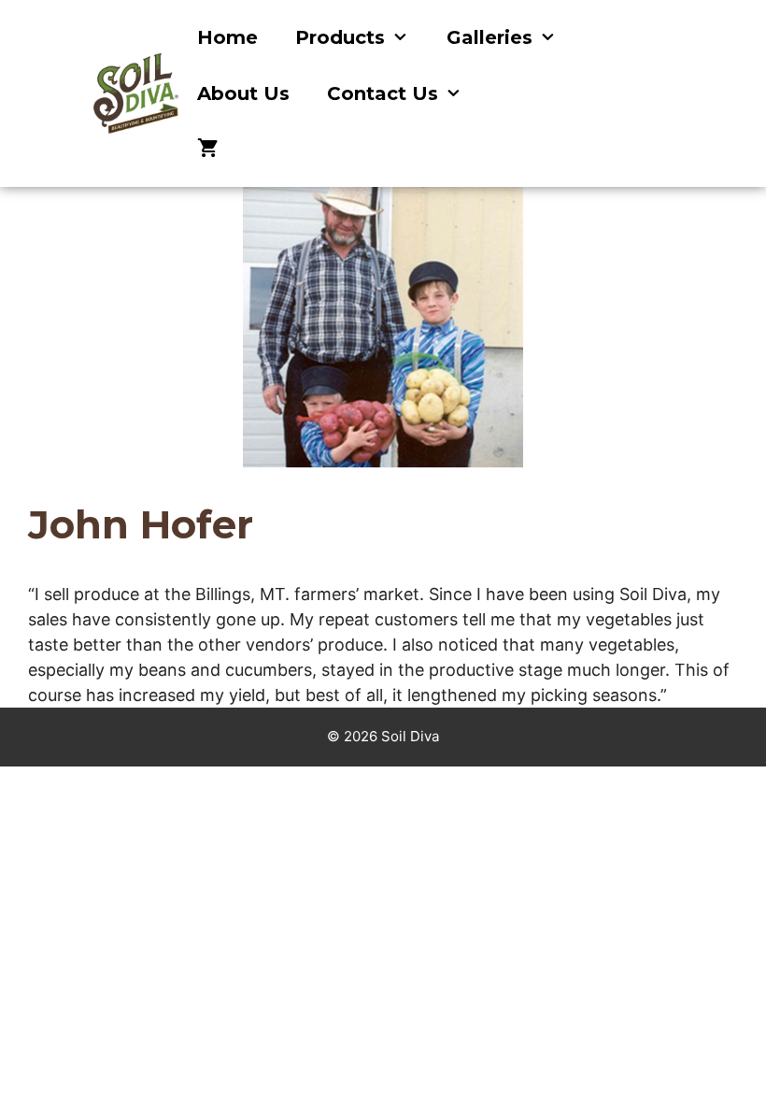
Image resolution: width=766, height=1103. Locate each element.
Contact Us (382, 93)
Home (227, 37)
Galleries (489, 37)
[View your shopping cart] (207, 150)
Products (340, 37)
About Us (243, 93)
